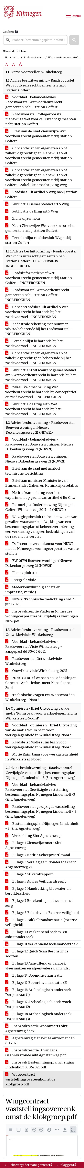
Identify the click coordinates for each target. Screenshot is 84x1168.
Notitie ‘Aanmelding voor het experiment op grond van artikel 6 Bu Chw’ (40, 495)
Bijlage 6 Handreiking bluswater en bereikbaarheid (38, 890)
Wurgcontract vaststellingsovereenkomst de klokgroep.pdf (30, 1079)
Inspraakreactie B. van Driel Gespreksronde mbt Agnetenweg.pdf (35, 1052)
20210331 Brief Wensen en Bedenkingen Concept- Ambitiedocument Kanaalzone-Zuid (40, 683)
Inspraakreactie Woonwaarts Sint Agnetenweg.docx (36, 1028)
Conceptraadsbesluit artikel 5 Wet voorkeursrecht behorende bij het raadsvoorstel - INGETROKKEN (36, 312)
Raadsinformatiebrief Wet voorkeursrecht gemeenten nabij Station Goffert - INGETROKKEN (38, 278)
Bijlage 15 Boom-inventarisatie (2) (39, 983)
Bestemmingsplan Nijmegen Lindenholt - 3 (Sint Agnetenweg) (41, 826)
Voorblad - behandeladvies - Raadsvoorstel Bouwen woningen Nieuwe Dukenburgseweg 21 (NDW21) (39, 444)
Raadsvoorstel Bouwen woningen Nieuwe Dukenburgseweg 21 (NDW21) (36, 458)
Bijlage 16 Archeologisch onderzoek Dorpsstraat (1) (38, 992)
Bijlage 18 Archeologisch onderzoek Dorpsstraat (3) (38, 1016)
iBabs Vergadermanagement (28, 1165)
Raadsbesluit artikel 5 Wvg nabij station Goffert (41, 194)
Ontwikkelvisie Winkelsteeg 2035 (39, 671)
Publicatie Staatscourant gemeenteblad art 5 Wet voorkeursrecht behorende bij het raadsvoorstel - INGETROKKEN (40, 375)
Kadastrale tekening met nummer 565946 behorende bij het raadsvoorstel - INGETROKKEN (38, 329)
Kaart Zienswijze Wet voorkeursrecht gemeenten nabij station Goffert (39, 228)
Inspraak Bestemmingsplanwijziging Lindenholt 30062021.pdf (39, 1064)
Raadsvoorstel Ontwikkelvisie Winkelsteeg (33, 661)
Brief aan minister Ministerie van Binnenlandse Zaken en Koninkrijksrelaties (41, 482)
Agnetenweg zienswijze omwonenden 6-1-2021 (40, 1040)
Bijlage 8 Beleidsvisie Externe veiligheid (45, 913)
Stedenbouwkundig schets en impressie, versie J (32, 589)
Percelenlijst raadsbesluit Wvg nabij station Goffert (38, 240)
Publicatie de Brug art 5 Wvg (34, 211)
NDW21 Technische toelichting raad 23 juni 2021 (40, 601)
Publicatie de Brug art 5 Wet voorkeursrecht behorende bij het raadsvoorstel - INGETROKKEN (33, 409)
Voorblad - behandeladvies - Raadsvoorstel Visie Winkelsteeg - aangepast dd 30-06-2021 (33, 646)
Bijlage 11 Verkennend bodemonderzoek (44, 944)
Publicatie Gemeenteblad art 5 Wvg (40, 204)
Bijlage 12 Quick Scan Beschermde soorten (36, 953)
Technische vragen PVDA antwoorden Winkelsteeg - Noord (40, 697)
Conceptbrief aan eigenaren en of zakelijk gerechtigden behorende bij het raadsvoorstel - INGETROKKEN (38, 358)
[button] (74, 40)
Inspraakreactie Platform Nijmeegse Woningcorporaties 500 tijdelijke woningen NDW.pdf (41, 616)
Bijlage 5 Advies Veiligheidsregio (38, 881)
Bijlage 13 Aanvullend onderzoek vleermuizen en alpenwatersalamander (37, 965)
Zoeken (8, 32)
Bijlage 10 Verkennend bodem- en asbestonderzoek (36, 934)
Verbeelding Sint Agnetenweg (36, 836)
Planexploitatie (24, 573)
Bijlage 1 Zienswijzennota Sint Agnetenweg (33, 845)
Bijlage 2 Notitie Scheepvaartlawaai (40, 855)
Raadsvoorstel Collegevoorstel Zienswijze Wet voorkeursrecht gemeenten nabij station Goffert (40, 119)
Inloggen (66, 1165)
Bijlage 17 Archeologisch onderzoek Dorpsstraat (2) (38, 1004)
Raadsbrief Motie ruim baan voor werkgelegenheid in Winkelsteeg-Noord (38, 744)
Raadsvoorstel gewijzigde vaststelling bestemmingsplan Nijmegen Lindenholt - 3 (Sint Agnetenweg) (40, 811)
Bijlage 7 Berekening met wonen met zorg (39, 903)
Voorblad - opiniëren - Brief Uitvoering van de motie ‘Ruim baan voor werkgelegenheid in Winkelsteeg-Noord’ (41, 730)
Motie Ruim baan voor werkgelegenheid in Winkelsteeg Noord (41, 756)
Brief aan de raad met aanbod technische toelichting (32, 470)
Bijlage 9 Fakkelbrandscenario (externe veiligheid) (41, 922)
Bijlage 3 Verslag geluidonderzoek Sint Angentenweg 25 (40, 864)
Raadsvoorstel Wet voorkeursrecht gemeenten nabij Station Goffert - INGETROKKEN (37, 295)
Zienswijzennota (25, 218)
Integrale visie (23, 580)
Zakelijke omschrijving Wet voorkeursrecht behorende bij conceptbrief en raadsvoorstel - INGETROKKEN (40, 392)
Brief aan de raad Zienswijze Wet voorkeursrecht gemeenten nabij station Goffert (38, 136)
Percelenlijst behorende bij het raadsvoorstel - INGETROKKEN (34, 343)
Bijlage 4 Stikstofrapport (32, 874)
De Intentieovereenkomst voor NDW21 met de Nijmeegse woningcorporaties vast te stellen (42, 549)
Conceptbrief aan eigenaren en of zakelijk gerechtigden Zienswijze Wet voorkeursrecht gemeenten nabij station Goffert (38, 155)
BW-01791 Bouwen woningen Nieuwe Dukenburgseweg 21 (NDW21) (38, 563)
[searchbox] (35, 40)
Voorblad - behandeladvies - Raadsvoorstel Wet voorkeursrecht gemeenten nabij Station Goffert (33, 102)
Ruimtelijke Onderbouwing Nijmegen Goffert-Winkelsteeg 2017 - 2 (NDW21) (39, 507)
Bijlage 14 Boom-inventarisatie (37, 975)
